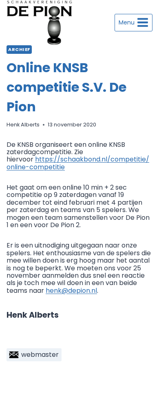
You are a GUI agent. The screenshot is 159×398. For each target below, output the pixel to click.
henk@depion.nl (71, 290)
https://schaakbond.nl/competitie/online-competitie (78, 163)
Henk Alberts (23, 124)
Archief (19, 49)
